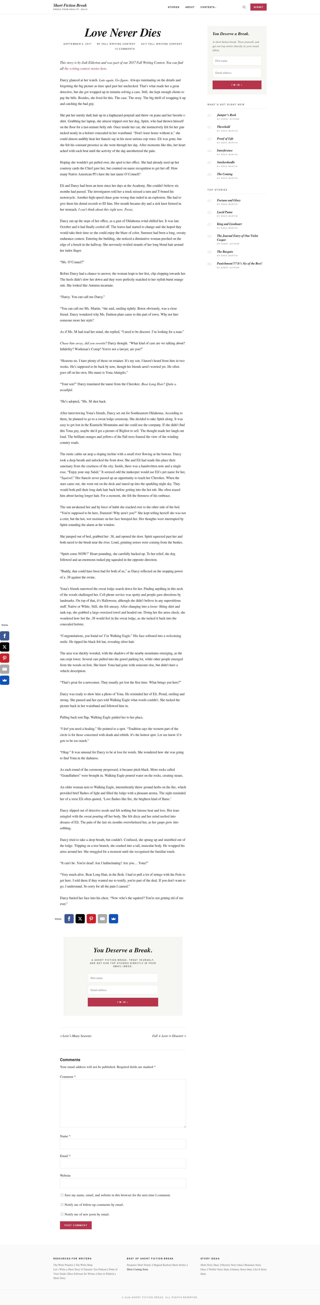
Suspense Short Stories (139, 1265)
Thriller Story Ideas (218, 1269)
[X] (80, 918)
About (190, 7)
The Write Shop (84, 1265)
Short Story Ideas (210, 1265)
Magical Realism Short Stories (170, 1265)
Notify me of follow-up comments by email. (94, 1204)
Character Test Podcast (94, 1269)
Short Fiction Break (70, 5)
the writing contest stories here (85, 68)
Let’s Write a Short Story (66, 1269)
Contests (208, 7)
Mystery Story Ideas (232, 1265)
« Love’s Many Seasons (75, 1035)
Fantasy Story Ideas (241, 1269)
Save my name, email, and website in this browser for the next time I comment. (118, 1195)
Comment (68, 1076)
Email (65, 1156)
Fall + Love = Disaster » (169, 1035)
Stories (173, 7)
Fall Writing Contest (119, 43)
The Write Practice (63, 1265)
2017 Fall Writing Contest (161, 43)
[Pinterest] (91, 918)
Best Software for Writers (82, 1273)
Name (65, 1136)
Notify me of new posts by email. (87, 1214)
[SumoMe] (113, 918)
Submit (259, 7)
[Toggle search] (244, 7)
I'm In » (122, 1002)
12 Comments (125, 48)
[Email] (102, 918)
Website (65, 1175)
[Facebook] (69, 918)
